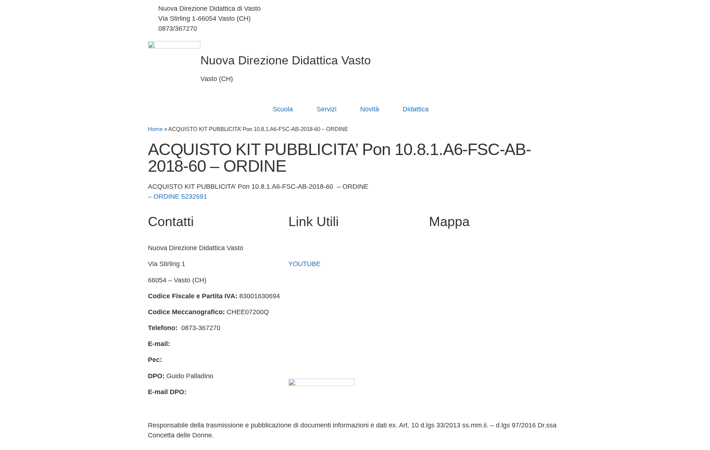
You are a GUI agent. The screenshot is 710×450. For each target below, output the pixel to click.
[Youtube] (460, 29)
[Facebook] (460, 9)
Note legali (304, 359)
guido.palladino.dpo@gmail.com (195, 402)
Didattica (416, 109)
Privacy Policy (309, 328)
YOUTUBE (304, 264)
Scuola (283, 109)
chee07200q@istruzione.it (305, 18)
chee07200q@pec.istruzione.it (208, 359)
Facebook (303, 248)
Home (155, 129)
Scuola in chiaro (312, 296)
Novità (369, 109)
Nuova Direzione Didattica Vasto (285, 60)
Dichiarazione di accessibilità (330, 343)
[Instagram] (460, 19)
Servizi (327, 109)
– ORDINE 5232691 (177, 196)
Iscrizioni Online (311, 280)
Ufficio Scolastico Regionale (329, 312)
